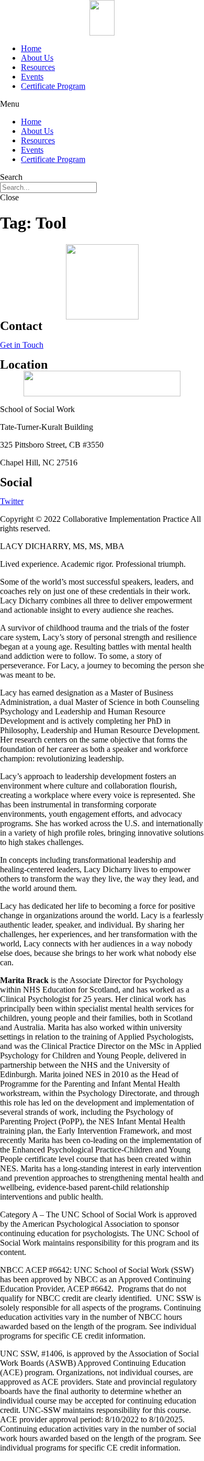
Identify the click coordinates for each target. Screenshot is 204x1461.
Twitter (12, 501)
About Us (37, 57)
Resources (38, 67)
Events (32, 76)
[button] (102, 104)
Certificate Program (53, 86)
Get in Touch (21, 344)
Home (31, 48)
